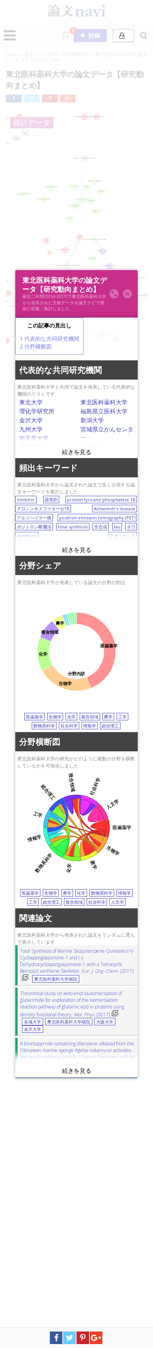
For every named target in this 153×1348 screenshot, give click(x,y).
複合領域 (89, 717)
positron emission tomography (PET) (97, 518)
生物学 (55, 717)
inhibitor (26, 499)
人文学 (117, 902)
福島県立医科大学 (104, 411)
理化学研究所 (37, 411)
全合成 (100, 527)
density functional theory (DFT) (49, 545)
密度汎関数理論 (120, 545)
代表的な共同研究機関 (49, 338)
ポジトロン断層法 (34, 527)
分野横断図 (36, 346)
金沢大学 (31, 420)
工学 (122, 717)
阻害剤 (51, 499)
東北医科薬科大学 (104, 402)
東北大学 (31, 402)
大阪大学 (104, 1022)
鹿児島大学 (34, 447)
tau (117, 527)
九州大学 (31, 429)
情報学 (89, 726)
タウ (131, 527)
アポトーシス (122, 536)
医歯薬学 (34, 717)
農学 (108, 717)
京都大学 (92, 446)
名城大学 (32, 1022)
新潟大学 (92, 420)
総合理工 (110, 726)
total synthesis (73, 527)
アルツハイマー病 (34, 518)
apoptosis (27, 536)
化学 (71, 717)
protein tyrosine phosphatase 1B (101, 499)
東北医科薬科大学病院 (55, 979)
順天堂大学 (34, 438)
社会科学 (69, 726)
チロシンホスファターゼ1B (43, 508)
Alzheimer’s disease (114, 508)
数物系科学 (44, 726)
